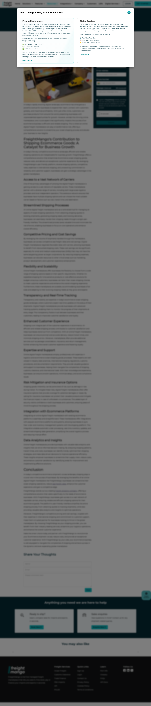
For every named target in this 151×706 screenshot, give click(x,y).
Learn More (27, 61)
